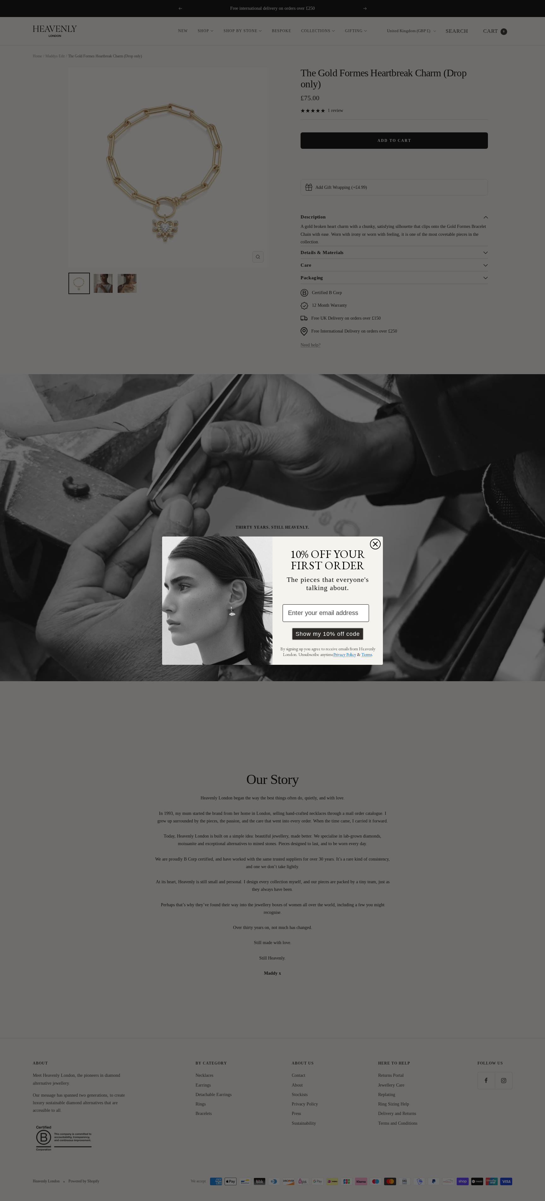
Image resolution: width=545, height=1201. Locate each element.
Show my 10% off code (328, 634)
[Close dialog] (375, 544)
